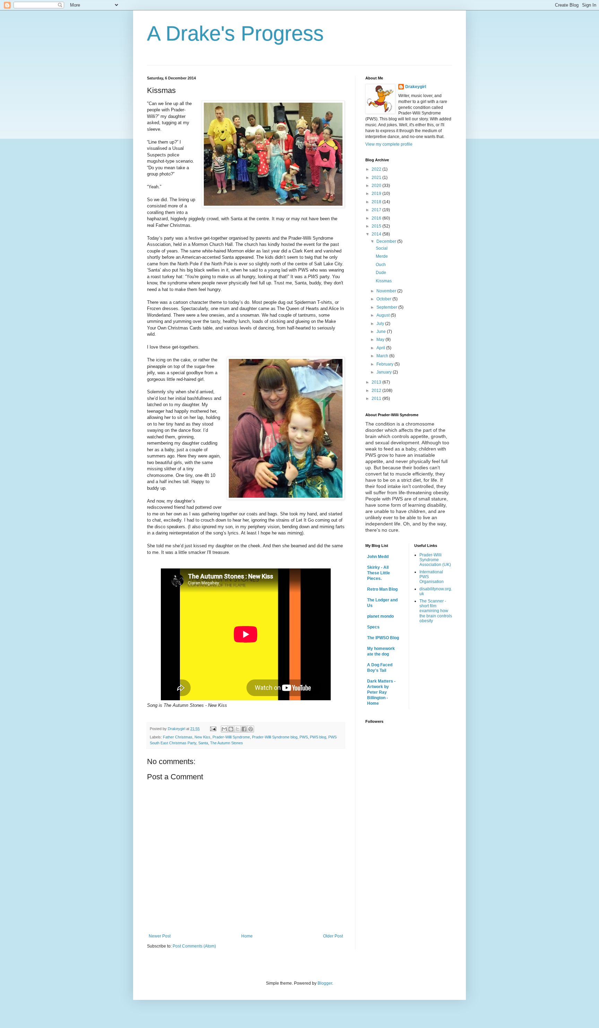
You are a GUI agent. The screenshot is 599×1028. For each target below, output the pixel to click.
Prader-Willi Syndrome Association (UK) (435, 559)
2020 (377, 185)
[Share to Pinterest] (250, 729)
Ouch (381, 264)
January (384, 372)
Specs (373, 627)
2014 (377, 234)
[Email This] (224, 729)
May (380, 339)
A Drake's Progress (235, 33)
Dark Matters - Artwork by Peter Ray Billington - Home (381, 692)
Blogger (325, 983)
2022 (377, 169)
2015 (377, 226)
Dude (381, 272)
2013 (377, 382)
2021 (377, 177)
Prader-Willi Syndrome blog (274, 737)
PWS (304, 737)
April (381, 347)
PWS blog (318, 737)
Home (247, 936)
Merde (382, 256)
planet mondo (380, 616)
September (387, 307)
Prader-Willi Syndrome (231, 737)
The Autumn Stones (226, 743)
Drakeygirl (415, 86)
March (382, 355)
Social (382, 248)
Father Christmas (177, 737)
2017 (377, 209)
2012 (377, 390)
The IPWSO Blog (383, 637)
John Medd (378, 556)
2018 (377, 201)
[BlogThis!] (230, 729)
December (386, 241)
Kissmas (384, 281)
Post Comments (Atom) (194, 946)
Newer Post (160, 936)
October (384, 299)
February (385, 364)
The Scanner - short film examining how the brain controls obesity (435, 611)
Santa (203, 743)
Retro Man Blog (382, 589)
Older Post (333, 936)
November (386, 291)
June (381, 331)
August (383, 315)
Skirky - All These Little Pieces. (378, 573)
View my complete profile (389, 144)
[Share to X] (237, 729)
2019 (377, 193)
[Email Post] (212, 729)
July (380, 323)
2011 (377, 398)
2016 (377, 218)
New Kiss (202, 737)
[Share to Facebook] (244, 729)
